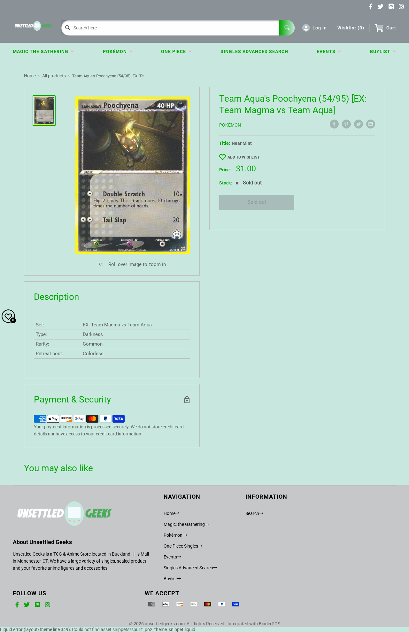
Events (327, 51)
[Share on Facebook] (334, 124)
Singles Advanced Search (254, 51)
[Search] (287, 27)
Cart (391, 27)
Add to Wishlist (243, 157)
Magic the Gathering (42, 51)
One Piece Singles (181, 546)
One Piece (175, 51)
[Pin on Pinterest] (346, 124)
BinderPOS (269, 623)
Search (252, 513)
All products (54, 75)
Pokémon (116, 51)
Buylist (381, 51)
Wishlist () (350, 27)
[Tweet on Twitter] (358, 124)
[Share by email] (370, 124)
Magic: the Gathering (184, 524)
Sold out (256, 202)
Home (30, 75)
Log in (320, 27)
